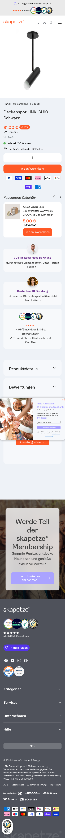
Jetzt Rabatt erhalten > (48, 427)
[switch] (7, 831)
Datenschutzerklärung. (49, 436)
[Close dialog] (63, 400)
